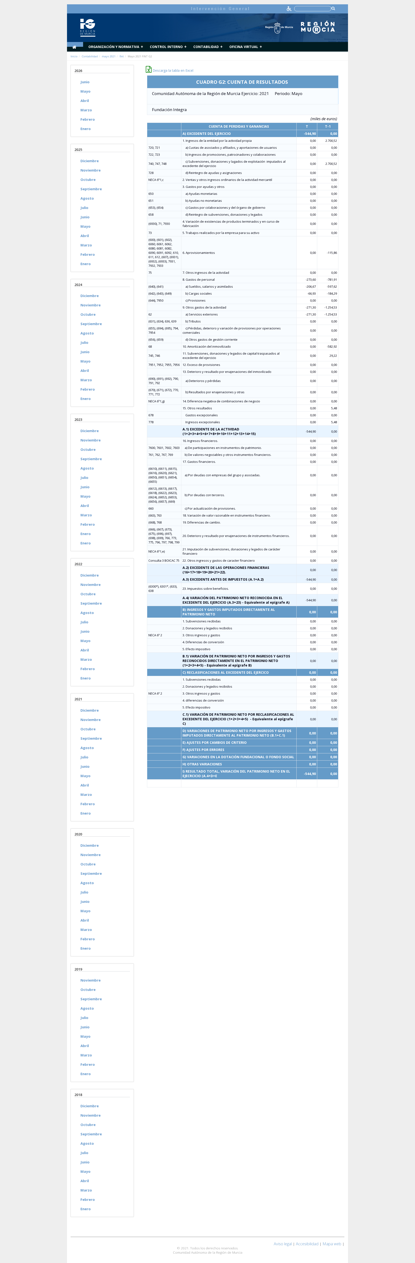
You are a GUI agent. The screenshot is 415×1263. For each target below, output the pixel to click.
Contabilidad (206, 46)
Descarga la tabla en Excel (172, 70)
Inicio (74, 56)
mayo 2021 (109, 56)
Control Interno (166, 46)
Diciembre (89, 160)
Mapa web (332, 1243)
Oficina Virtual (243, 46)
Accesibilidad (307, 1243)
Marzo (86, 109)
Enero (85, 128)
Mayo (85, 91)
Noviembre (90, 170)
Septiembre (91, 188)
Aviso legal (283, 1243)
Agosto (87, 198)
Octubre (88, 179)
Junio (85, 81)
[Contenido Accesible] (289, 8)
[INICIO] (75, 44)
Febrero (87, 119)
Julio (84, 207)
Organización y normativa (113, 46)
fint (122, 56)
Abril (84, 100)
